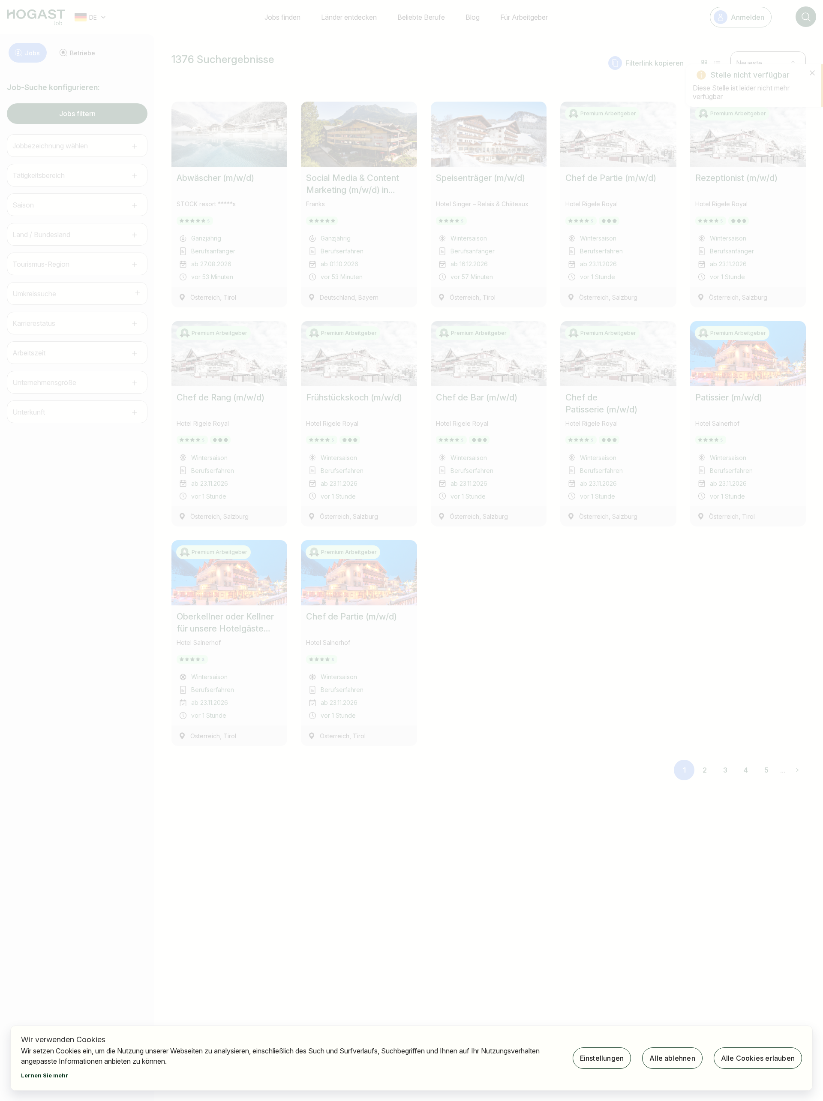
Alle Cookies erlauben (758, 1058)
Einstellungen (602, 1058)
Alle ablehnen (672, 1058)
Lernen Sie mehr (44, 1075)
